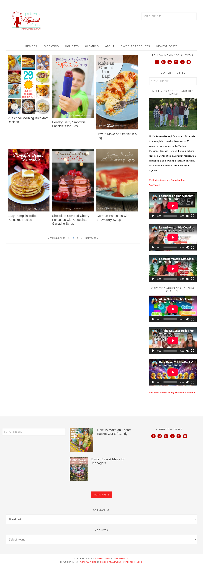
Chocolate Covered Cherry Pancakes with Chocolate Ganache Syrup (70, 219)
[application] (173, 205)
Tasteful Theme (88, 562)
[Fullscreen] (192, 216)
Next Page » (91, 238)
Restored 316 (122, 558)
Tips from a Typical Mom (27, 21)
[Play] (153, 216)
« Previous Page (56, 238)
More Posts (101, 494)
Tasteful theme (102, 558)
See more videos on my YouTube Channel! (172, 392)
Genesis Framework (110, 562)
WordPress (129, 562)
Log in (140, 562)
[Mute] (187, 216)
